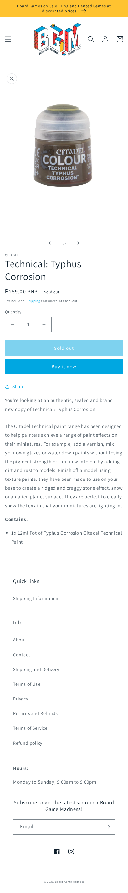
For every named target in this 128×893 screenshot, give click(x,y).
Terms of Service (30, 728)
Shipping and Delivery (36, 669)
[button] (8, 39)
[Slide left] (49, 243)
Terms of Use (26, 684)
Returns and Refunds (35, 713)
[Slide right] (78, 243)
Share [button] (18, 386)
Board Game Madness (69, 881)
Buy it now (64, 367)
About (19, 639)
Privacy (20, 699)
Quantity (13, 312)
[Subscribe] (107, 827)
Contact (21, 655)
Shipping (33, 301)
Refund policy (27, 743)
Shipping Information (36, 598)
